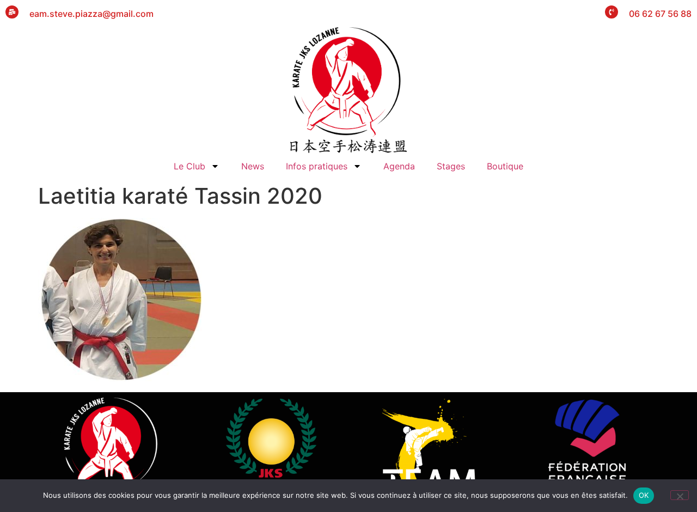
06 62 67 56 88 (660, 13)
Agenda (399, 166)
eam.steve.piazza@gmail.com (91, 13)
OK (644, 495)
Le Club (189, 166)
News (252, 166)
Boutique (505, 166)
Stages (451, 166)
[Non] (679, 495)
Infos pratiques (316, 166)
